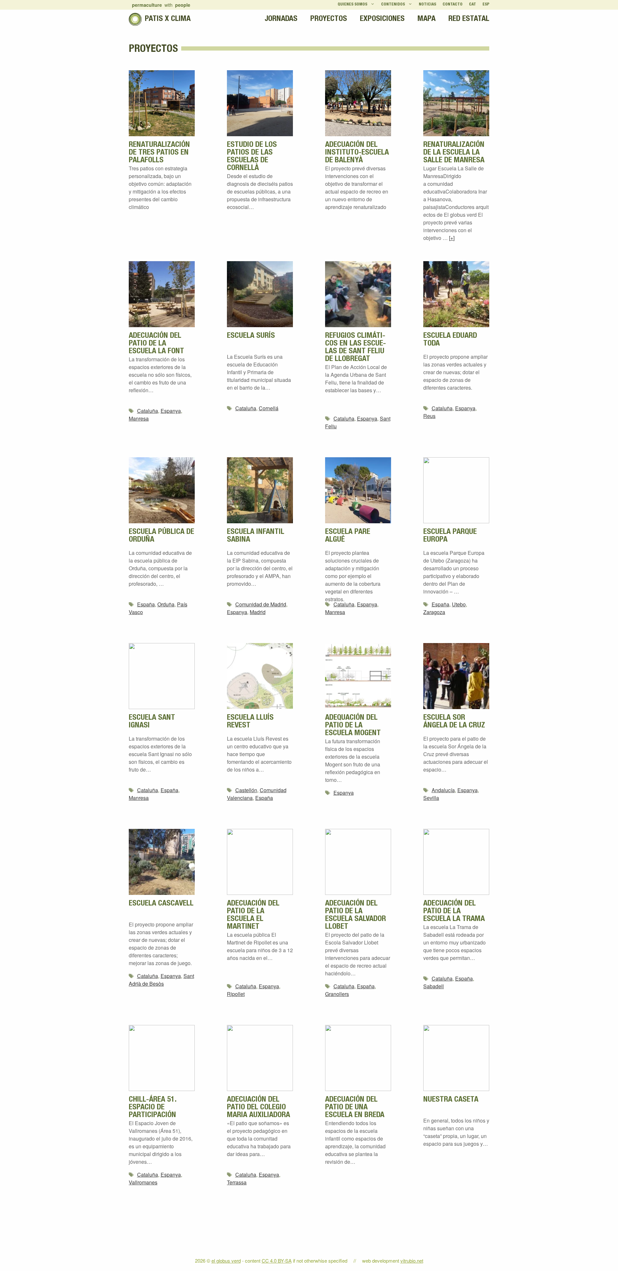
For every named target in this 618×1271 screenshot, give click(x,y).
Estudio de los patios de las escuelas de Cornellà (252, 156)
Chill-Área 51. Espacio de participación (152, 1107)
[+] (451, 238)
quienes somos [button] (352, 5)
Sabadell (433, 986)
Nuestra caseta (450, 1100)
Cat (472, 5)
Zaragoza (434, 612)
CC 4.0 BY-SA (277, 1260)
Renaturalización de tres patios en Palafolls (159, 153)
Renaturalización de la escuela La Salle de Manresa (453, 153)
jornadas (281, 19)
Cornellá (268, 408)
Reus (429, 416)
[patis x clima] (135, 19)
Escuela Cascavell (161, 904)
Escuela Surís (251, 336)
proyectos (328, 19)
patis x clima (168, 19)
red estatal (468, 19)
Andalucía (443, 790)
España (146, 604)
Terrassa (237, 1182)
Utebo (459, 604)
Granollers (337, 994)
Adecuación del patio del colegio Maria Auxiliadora (258, 1107)
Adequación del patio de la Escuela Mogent (353, 725)
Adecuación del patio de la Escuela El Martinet (253, 915)
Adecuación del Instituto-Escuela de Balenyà (357, 153)
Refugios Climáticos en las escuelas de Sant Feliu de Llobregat (355, 347)
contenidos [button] (393, 5)
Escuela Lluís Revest (250, 722)
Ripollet (236, 994)
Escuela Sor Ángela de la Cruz (454, 722)
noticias (427, 5)
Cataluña (147, 410)
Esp (485, 5)
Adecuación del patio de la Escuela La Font (156, 344)
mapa (426, 19)
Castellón (246, 790)
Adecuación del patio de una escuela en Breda (354, 1107)
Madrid (258, 612)
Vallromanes (143, 1182)
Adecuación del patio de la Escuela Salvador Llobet (355, 915)
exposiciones (382, 19)
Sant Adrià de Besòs (161, 979)
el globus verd (226, 1260)
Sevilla (431, 797)
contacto (453, 5)
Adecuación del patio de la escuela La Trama (454, 911)
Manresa (139, 418)
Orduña (165, 604)
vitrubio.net (411, 1260)
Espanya (171, 410)
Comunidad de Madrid (260, 604)
